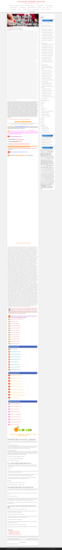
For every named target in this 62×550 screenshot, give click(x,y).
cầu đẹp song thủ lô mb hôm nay (47, 30)
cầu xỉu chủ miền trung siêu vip (15, 403)
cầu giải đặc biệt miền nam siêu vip (15, 378)
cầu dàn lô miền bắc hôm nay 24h (15, 46)
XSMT (51, 7)
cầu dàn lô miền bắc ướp (28, 52)
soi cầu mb (47, 184)
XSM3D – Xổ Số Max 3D (45, 114)
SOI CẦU (29, 9)
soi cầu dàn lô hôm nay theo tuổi (28, 83)
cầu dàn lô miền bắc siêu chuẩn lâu (29, 51)
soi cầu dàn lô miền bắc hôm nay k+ (17, 85)
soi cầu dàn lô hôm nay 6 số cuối (25, 81)
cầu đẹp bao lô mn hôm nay (46, 73)
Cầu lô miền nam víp (49, 5)
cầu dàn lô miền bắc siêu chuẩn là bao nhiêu (17, 51)
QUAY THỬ (43, 9)
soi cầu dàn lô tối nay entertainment (21, 90)
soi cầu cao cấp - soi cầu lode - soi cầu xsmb (19, 30)
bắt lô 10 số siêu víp (12, 38)
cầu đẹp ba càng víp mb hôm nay (22, 243)
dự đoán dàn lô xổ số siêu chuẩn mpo (20, 79)
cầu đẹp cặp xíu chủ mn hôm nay (47, 75)
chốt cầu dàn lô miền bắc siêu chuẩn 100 (16, 56)
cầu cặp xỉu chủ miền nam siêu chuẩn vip (16, 386)
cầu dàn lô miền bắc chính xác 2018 (29, 42)
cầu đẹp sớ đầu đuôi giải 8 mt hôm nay (48, 96)
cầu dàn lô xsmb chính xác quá (16, 53)
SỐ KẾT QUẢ (48, 9)
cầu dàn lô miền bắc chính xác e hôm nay (23, 43)
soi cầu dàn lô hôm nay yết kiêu (19, 84)
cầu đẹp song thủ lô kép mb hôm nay (14, 538)
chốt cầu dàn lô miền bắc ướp (19, 57)
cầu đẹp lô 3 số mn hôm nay (46, 78)
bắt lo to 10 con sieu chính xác (31, 38)
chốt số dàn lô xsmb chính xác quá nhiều (25, 69)
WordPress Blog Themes (47, 548)
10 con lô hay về (16, 31)
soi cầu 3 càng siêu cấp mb (14, 361)
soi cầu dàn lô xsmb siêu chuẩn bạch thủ (30, 97)
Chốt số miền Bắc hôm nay (45, 154)
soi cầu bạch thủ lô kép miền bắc (15, 325)
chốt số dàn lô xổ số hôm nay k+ (30, 67)
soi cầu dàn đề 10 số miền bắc (15, 341)
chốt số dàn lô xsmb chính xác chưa (14, 69)
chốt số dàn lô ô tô (19, 64)
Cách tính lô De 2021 (50, 157)
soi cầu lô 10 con (32, 98)
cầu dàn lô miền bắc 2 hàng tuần (29, 41)
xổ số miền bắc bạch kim (13, 99)
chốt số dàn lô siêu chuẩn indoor (12, 65)
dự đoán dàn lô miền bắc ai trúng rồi (21, 71)
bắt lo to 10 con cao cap (23, 38)
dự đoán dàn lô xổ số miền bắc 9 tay (26, 77)
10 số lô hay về (34, 32)
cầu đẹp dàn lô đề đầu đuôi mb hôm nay (15, 534)
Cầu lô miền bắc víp (40, 5)
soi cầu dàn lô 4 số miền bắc (14, 343)
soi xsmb (47, 186)
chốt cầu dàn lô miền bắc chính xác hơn (29, 54)
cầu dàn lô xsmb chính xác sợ (25, 53)
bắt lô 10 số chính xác (15, 37)
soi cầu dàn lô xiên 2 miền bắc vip (15, 354)
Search (42, 17)
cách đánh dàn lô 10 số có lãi (29, 40)
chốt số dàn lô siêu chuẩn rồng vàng (13, 66)
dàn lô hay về (16, 70)
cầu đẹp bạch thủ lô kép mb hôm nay (48, 37)
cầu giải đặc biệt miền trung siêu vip (15, 406)
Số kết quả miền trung (45, 128)
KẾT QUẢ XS (39, 7)
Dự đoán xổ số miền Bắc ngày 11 (49, 171)
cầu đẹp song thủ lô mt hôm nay (47, 83)
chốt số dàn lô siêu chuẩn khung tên (22, 65)
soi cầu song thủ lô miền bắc (14, 323)
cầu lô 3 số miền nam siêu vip (14, 397)
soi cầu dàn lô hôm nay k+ (30, 82)
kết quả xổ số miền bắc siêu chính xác (47, 177)
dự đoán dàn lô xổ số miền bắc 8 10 (15, 77)
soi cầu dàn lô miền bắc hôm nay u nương (29, 85)
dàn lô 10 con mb (14, 119)
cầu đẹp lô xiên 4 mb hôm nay (47, 60)
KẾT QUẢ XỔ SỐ (13, 9)
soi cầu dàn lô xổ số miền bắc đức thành (16, 94)
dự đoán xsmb (48, 170)
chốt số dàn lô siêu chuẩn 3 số (32, 64)
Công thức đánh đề (51, 164)
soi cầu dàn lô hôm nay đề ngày (13, 82)
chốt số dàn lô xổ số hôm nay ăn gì (21, 67)
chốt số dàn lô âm (15, 59)
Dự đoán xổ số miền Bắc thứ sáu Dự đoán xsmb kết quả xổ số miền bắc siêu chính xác (47, 174)
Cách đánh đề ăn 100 (47, 164)
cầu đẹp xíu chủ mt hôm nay (46, 84)
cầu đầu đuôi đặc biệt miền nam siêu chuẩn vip (17, 395)
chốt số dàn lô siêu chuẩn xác (22, 66)
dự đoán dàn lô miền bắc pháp (30, 72)
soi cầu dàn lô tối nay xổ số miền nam (17, 92)
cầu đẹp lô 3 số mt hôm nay (46, 95)
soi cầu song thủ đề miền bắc (15, 332)
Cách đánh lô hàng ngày (48, 160)
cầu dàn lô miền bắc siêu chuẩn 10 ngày (23, 50)
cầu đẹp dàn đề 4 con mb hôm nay (47, 44)
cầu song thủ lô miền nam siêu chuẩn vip (16, 389)
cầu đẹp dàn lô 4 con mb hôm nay (14, 531)
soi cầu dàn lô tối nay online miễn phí (27, 91)
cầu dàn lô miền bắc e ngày (15, 45)
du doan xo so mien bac (21, 70)
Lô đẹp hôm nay (42, 178)
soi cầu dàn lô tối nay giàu (31, 90)
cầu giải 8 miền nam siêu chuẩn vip (15, 381)
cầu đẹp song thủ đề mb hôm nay (47, 29)
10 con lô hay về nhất (30, 31)
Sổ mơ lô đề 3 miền (23, 7)
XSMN (47, 7)
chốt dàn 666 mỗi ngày (30, 58)
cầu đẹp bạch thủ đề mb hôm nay (47, 35)
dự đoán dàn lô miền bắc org (21, 72)
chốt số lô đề (12, 70)
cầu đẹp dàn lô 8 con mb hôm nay (14, 533)
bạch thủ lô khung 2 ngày (31, 11)
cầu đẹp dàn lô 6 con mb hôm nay (14, 532)
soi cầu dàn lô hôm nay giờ (22, 82)
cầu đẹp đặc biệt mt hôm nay (46, 92)
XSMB (44, 7)
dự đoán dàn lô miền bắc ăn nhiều (31, 71)
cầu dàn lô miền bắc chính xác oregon (14, 44)
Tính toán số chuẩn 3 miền (31, 7)
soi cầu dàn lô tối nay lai (18, 91)
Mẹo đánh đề (48, 178)
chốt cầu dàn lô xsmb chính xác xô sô (21, 58)
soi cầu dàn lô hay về (17, 81)
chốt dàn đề (35, 58)
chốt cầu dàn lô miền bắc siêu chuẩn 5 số (28, 56)
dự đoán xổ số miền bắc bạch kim (23, 80)
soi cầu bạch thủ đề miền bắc (15, 330)
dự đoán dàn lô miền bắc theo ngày (19, 73)
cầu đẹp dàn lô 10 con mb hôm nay (47, 50)
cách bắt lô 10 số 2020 (15, 40)
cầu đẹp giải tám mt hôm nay (46, 93)
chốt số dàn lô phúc (25, 64)
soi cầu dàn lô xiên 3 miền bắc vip (15, 356)
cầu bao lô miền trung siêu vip (15, 411)
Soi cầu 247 (46, 181)
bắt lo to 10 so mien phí (15, 39)
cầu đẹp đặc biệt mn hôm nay (46, 66)
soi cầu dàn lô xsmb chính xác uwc (19, 97)
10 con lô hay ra (11, 31)
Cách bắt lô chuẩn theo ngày (48, 156)
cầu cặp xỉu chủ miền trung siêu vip (15, 414)
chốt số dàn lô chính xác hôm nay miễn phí (30, 59)
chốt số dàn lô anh (21, 59)
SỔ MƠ (38, 9)
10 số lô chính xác (28, 32)
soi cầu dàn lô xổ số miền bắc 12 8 (15, 93)
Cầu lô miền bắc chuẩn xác (29, 5)
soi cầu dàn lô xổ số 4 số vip (27, 92)
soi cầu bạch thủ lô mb (14, 321)
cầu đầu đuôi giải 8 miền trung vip (15, 419)
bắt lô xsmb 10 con (28, 39)
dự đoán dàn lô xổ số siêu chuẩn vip (31, 79)
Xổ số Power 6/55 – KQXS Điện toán (47, 111)
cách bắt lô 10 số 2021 (21, 40)
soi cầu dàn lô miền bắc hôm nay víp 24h (24, 86)
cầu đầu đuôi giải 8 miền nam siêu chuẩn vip (17, 392)
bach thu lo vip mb (49, 149)
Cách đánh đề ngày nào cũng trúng (47, 163)
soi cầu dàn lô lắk (26, 84)
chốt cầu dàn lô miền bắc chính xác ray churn (24, 55)
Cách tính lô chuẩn (43, 157)
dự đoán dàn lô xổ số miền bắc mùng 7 (19, 78)
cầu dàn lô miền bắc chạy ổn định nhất (18, 42)
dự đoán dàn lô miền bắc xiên (29, 73)
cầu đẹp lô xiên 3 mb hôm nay (46, 58)
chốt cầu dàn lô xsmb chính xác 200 (29, 57)
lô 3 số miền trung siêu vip (14, 424)
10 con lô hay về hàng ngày (23, 31)
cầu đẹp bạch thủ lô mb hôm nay (47, 38)
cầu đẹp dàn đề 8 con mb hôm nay (47, 47)
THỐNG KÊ (24, 9)
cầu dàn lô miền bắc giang (23, 45)
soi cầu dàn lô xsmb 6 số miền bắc (28, 95)
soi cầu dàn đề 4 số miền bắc (15, 334)
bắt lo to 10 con (18, 38)
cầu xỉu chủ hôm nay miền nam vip (15, 375)
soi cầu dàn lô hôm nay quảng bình (18, 83)
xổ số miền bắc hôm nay (46, 188)
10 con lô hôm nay (13, 32)
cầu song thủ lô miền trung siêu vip (15, 416)
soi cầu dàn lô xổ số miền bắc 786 (25, 93)
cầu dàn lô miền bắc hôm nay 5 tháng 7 (26, 46)
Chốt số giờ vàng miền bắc (47, 153)
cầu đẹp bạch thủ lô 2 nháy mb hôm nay (16, 319)
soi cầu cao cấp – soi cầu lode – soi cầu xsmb (31, 1)
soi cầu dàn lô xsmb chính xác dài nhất (26, 96)
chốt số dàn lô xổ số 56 (12, 67)
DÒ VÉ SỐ (34, 9)
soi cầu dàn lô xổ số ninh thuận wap (18, 95)
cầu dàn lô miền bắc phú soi (13, 50)
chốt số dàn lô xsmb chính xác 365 (22, 68)
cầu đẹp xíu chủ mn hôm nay (46, 70)
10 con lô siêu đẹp (23, 32)
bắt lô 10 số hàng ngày (30, 37)
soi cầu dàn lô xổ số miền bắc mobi (27, 94)
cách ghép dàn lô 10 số (21, 41)
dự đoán (50, 167)
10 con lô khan (18, 32)
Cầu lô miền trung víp (13, 7)
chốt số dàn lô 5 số (10, 59)
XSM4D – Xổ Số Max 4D (45, 112)
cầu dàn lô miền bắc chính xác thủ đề (25, 44)
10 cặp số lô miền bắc (31, 30)
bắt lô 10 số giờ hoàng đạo (22, 37)
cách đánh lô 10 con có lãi (13, 41)
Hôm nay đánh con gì (48, 176)
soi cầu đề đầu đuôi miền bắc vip (15, 369)
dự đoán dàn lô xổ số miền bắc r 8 (30, 78)
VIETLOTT (19, 9)
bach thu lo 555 (43, 149)
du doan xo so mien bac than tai (30, 70)
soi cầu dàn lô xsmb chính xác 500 (16, 96)
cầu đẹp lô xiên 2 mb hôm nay (46, 57)
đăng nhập (12, 543)
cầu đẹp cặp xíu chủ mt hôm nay (47, 90)
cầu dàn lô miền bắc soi (21, 52)
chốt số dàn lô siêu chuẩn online (32, 65)
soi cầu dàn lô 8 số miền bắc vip (15, 351)
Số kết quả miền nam (45, 130)
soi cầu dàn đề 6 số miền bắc (14, 336)
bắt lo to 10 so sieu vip (22, 39)
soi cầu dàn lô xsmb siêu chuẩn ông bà (24, 98)
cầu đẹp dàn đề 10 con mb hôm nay (47, 49)
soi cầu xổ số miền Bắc (45, 185)
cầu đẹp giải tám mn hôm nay (47, 76)
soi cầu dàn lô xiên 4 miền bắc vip (15, 359)
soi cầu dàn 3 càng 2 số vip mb (15, 364)
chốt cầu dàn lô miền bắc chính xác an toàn (16, 54)
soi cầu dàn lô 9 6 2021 (31, 80)
